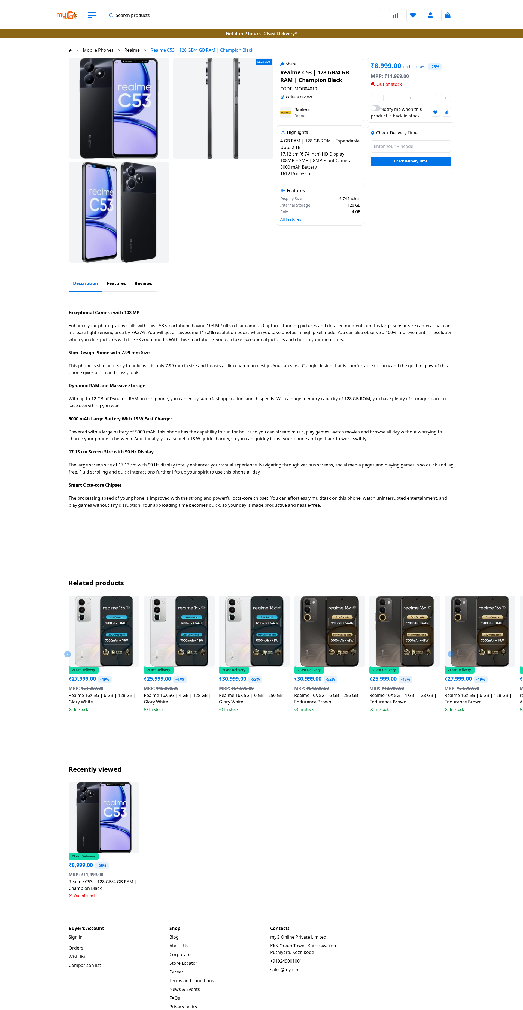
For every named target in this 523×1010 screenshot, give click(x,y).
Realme (302, 110)
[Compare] (395, 15)
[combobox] (242, 15)
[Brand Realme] (285, 112)
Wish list (77, 957)
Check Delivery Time (410, 161)
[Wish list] (412, 15)
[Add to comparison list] (446, 112)
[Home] (70, 50)
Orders (76, 948)
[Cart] (447, 15)
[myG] (72, 15)
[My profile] (430, 15)
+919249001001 (286, 961)
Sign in (76, 937)
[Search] (111, 15)
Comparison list (85, 965)
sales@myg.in (284, 970)
